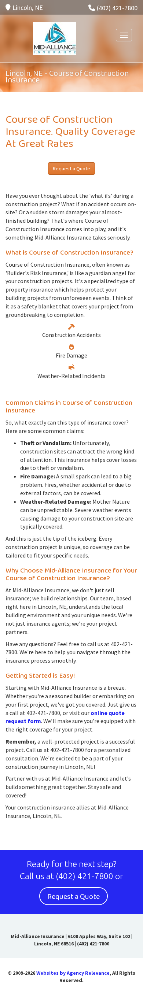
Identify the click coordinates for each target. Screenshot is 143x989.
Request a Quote (71, 168)
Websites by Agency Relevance (73, 973)
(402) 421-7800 (117, 8)
